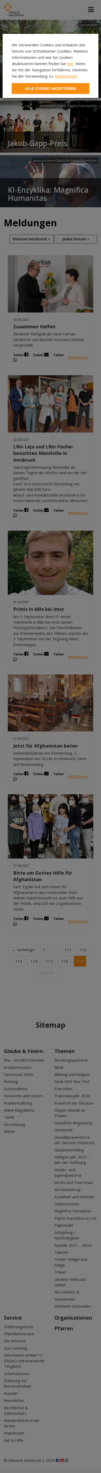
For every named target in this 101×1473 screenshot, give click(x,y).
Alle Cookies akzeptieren (50, 88)
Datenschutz (66, 76)
